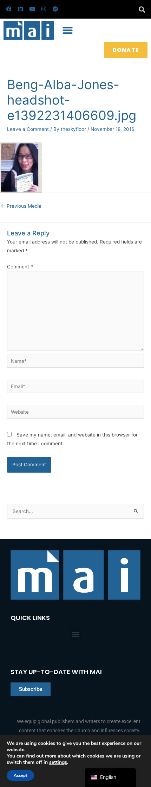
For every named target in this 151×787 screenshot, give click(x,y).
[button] (141, 9)
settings (58, 762)
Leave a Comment (28, 129)
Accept (20, 775)
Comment (20, 266)
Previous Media (21, 206)
